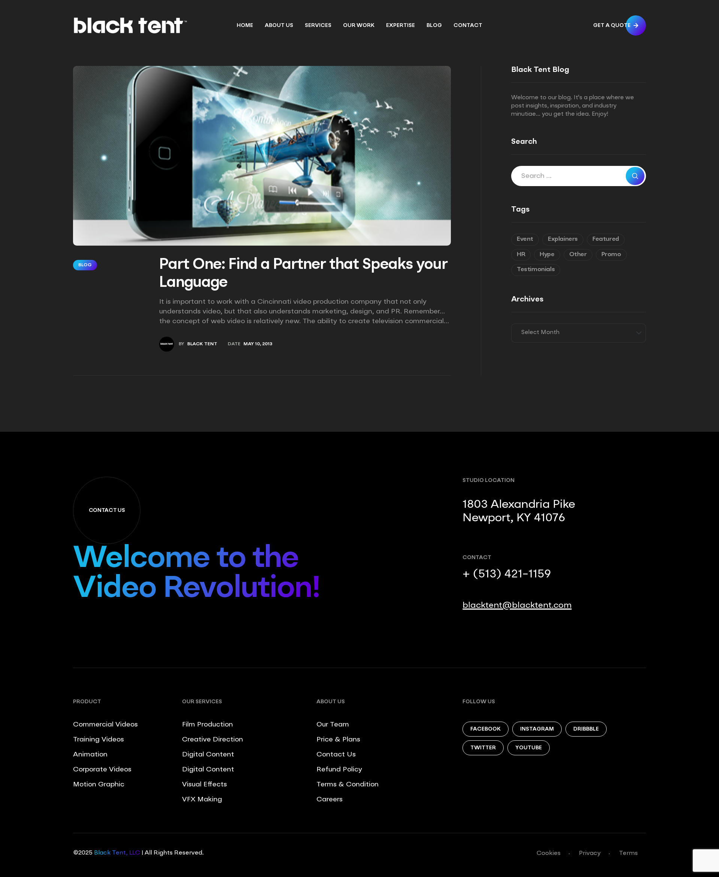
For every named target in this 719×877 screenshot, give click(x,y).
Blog (85, 265)
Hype (547, 255)
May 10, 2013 (257, 344)
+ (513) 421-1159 (506, 574)
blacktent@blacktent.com (516, 605)
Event (525, 239)
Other (578, 255)
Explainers (563, 239)
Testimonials (536, 270)
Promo (611, 255)
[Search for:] (578, 176)
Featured (605, 239)
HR (521, 255)
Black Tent (202, 344)
